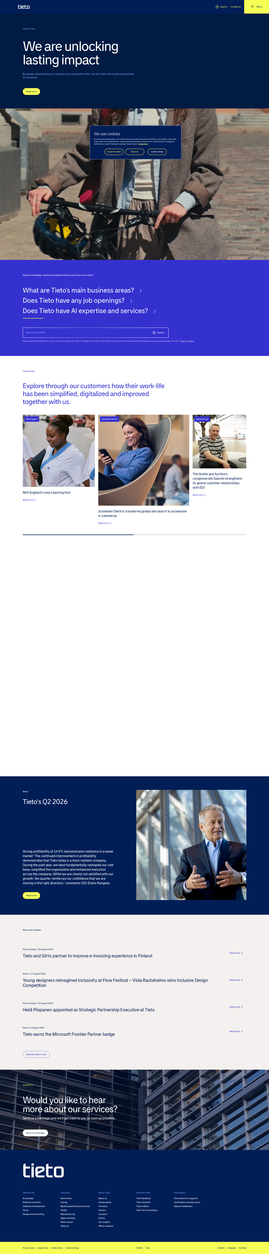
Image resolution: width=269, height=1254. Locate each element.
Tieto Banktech (143, 1198)
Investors (102, 1214)
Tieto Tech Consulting (146, 1210)
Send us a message (35, 1132)
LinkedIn (221, 1248)
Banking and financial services (75, 1206)
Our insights (104, 1222)
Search (223, 6)
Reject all (134, 152)
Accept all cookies (114, 152)
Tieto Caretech (143, 1202)
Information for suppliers (186, 1198)
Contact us (236, 6)
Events (101, 1218)
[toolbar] (134, 304)
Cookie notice (57, 1248)
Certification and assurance (187, 1202)
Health (64, 1210)
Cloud (26, 1210)
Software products (32, 1202)
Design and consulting (33, 1214)
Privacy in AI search (187, 341)
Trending (102, 1206)
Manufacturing (68, 1214)
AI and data (28, 1198)
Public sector (67, 1222)
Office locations (106, 1226)
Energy (64, 1202)
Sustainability (104, 1202)
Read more (31, 91)
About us (102, 1198)
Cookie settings (72, 1248)
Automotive (66, 1198)
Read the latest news (36, 1054)
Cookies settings (157, 152)
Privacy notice (29, 1248)
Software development (34, 1206)
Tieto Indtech (142, 1206)
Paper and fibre (68, 1218)
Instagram (231, 1248)
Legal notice (43, 1248)
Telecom (65, 1226)
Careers (102, 1210)
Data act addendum (183, 1206)
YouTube (242, 1248)
